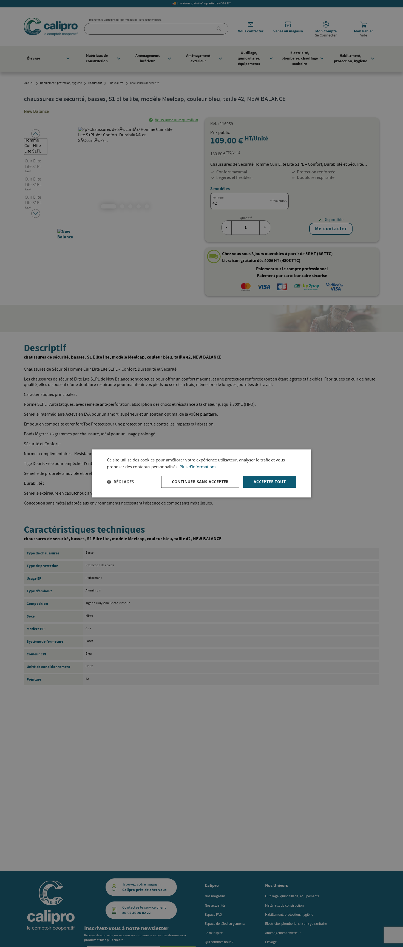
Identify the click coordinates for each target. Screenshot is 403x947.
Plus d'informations (198, 466)
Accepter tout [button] (270, 481)
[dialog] (201, 473)
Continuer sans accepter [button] (200, 481)
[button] (120, 482)
